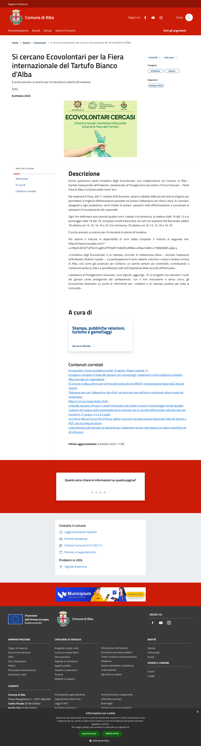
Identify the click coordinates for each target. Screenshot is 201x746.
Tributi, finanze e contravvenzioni (119, 657)
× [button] (197, 712)
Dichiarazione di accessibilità (116, 708)
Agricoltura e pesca (111, 674)
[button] (100, 740)
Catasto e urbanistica (66, 670)
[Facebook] (144, 17)
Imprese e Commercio (66, 661)
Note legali (107, 703)
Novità (26, 42)
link (127, 727)
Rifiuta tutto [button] (112, 733)
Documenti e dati (17, 674)
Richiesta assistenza (65, 708)
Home (15, 42)
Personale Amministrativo (22, 670)
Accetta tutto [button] (89, 733)
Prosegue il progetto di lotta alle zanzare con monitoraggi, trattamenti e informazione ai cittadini (125, 375)
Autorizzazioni (108, 670)
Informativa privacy (111, 699)
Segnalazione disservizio (68, 699)
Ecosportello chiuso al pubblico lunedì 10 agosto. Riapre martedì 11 (108, 370)
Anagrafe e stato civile (67, 648)
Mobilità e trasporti (65, 679)
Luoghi (151, 676)
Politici (11, 666)
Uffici (11, 657)
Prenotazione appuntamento (70, 694)
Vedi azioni (169, 57)
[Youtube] (152, 17)
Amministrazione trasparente (117, 694)
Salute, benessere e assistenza (117, 665)
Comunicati (40, 42)
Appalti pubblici (63, 666)
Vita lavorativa (62, 657)
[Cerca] (189, 17)
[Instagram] (160, 17)
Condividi (153, 57)
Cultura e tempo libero (67, 652)
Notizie (151, 648)
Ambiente (106, 661)
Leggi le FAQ (61, 703)
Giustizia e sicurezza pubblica (116, 652)
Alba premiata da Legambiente (86, 379)
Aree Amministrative (19, 652)
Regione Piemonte (18, 4)
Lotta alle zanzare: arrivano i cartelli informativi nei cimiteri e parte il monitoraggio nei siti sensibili (125, 406)
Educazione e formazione (114, 648)
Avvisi (151, 657)
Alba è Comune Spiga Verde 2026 (88, 401)
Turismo (59, 674)
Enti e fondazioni (17, 661)
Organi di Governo (17, 648)
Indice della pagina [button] (25, 168)
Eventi (151, 671)
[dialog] (100, 727)
